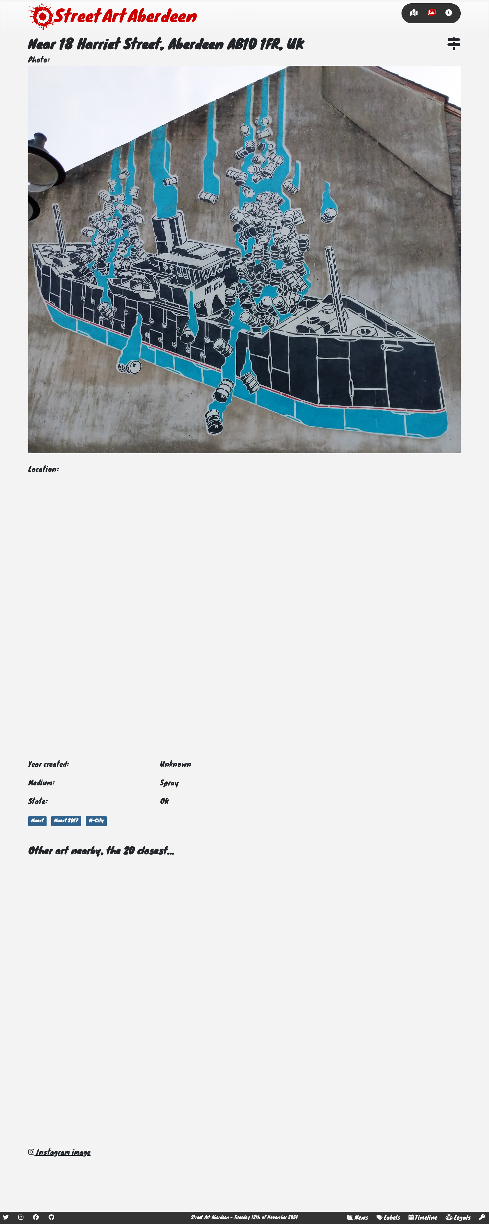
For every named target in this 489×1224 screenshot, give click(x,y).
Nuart (37, 821)
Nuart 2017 (66, 821)
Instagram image (62, 1153)
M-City (96, 821)
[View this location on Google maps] (454, 45)
